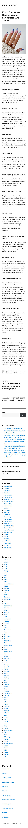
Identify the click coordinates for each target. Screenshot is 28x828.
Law (5, 662)
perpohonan (7, 693)
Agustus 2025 (8, 506)
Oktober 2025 (8, 504)
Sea (5, 719)
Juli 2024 (6, 534)
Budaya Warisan (9, 584)
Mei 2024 (6, 539)
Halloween (7, 636)
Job (5, 654)
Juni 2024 (7, 536)
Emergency (7, 619)
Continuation (8, 606)
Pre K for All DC (9, 5)
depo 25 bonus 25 (7, 808)
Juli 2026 (6, 488)
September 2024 (9, 530)
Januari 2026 (8, 497)
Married (6, 667)
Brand (5, 581)
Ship (5, 724)
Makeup (6, 665)
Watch (6, 748)
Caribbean (7, 588)
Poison (6, 700)
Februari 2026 (8, 495)
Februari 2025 (8, 519)
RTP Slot (4, 773)
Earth (5, 616)
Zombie (6, 754)
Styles (17, 372)
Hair (5, 634)
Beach (5, 568)
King (5, 660)
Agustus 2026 (8, 486)
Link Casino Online (8, 782)
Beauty (6, 571)
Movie (6, 673)
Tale (5, 732)
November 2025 (9, 501)
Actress (6, 560)
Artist (5, 566)
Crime (5, 610)
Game (5, 627)
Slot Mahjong (6, 795)
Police (5, 702)
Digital (6, 614)
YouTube (6, 752)
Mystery (6, 678)
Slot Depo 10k (6, 777)
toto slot (4, 812)
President (7, 706)
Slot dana (5, 786)
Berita (5, 573)
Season (6, 721)
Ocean (6, 689)
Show (5, 726)
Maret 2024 (7, 543)
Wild (5, 750)
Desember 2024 (8, 523)
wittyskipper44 (8, 371)
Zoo (5, 756)
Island (6, 649)
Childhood (7, 599)
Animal (6, 562)
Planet (6, 697)
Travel (6, 741)
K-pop (6, 656)
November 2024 (9, 525)
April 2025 (7, 514)
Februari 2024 (8, 545)
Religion (6, 713)
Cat (5, 592)
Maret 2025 (7, 517)
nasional (6, 684)
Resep (5, 715)
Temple (6, 739)
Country (6, 608)
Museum (6, 676)
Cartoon (6, 590)
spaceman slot (8, 730)
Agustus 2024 (8, 532)
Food (5, 625)
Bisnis (5, 575)
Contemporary (9, 372)
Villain (6, 745)
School (6, 717)
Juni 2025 (7, 510)
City (5, 601)
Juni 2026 (7, 490)
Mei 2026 (7, 493)
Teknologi (7, 737)
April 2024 (7, 541)
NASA (5, 682)
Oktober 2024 (8, 528)
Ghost (5, 632)
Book (5, 579)
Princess (6, 710)
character (7, 597)
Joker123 (4, 791)
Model (6, 669)
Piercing (6, 695)
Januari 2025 (8, 521)
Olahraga (6, 691)
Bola (5, 577)
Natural (6, 686)
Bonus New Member (8, 799)
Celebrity (6, 595)
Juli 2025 (6, 508)
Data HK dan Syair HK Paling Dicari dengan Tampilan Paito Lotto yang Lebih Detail (14, 455)
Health (6, 638)
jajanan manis (8, 651)
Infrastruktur (8, 645)
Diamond (6, 612)
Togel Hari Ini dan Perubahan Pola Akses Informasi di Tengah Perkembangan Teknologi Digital (14, 448)
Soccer (6, 728)
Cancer (6, 586)
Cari (3, 412)
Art (24, 371)
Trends (21, 372)
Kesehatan (7, 658)
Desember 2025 (8, 499)
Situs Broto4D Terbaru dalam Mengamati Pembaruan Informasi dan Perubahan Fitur (14, 431)
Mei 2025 (6, 512)
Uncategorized (8, 743)
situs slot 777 (6, 804)
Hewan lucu (7, 641)
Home (5, 643)
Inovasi (6, 647)
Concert (6, 603)
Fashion (6, 621)
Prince (6, 708)
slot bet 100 (5, 769)
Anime (6, 564)
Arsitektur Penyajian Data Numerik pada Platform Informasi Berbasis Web (14, 442)
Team (5, 735)
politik (6, 704)
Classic (4, 372)
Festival (6, 623)
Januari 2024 (8, 547)
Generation (7, 630)
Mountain (7, 671)
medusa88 (5, 817)
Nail (21, 371)
